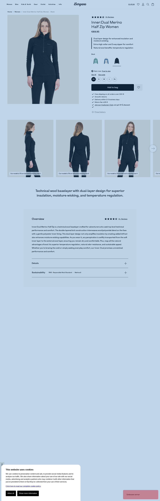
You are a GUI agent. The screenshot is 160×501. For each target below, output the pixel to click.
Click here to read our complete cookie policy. (23, 486)
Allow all (10, 493)
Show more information (28, 493)
